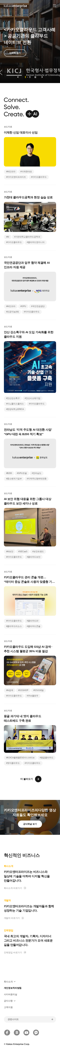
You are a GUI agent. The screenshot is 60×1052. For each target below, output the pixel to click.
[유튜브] (26, 1032)
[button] (18, 77)
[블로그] (16, 1032)
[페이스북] (7, 1032)
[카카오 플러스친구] (36, 1032)
